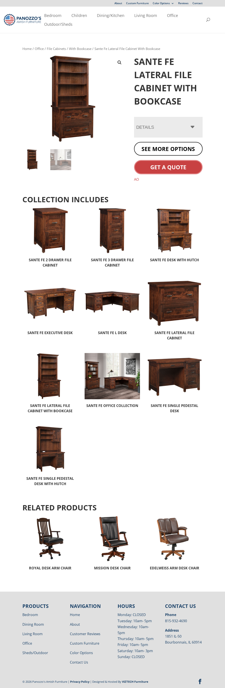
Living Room (145, 15)
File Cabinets (56, 48)
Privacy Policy (79, 682)
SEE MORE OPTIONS (168, 149)
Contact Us (79, 662)
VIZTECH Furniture (135, 682)
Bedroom (53, 15)
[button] (119, 62)
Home (27, 48)
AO (136, 179)
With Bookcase (80, 48)
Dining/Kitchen (110, 15)
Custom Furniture (137, 3)
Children (79, 15)
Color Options (161, 3)
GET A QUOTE (168, 167)
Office (172, 15)
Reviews (183, 3)
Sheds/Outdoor (35, 652)
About (118, 3)
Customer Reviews (85, 633)
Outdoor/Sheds (58, 24)
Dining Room (33, 624)
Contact (197, 3)
